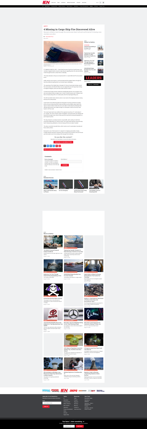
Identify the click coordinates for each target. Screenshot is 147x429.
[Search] (100, 2)
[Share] (48, 146)
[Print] (45, 146)
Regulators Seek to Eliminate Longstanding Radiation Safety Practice (91, 374)
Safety (46, 26)
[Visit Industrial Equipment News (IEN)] (64, 390)
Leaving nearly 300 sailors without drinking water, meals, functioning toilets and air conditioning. (73, 254)
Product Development (69, 320)
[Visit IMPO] (73, 390)
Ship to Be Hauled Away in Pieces (50, 191)
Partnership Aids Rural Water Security (53, 298)
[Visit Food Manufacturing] (55, 390)
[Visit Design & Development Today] (46, 390)
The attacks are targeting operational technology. (51, 377)
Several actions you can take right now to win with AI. (53, 254)
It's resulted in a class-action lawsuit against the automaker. (73, 326)
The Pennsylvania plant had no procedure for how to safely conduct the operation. (93, 303)
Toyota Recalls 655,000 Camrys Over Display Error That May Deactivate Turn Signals (53, 324)
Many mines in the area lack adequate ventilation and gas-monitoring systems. (72, 376)
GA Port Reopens (63, 190)
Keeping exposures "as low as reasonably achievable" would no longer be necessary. (93, 377)
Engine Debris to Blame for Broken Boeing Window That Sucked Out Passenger (92, 276)
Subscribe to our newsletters (63, 142)
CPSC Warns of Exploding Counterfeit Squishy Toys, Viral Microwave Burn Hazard (73, 350)
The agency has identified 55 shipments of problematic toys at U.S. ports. (73, 353)
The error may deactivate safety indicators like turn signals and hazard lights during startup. (52, 328)
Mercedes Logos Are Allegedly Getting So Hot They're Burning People (73, 323)
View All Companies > (93, 84)
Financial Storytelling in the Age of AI (90, 47)
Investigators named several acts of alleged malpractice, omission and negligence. (93, 352)
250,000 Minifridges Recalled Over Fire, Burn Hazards (90, 70)
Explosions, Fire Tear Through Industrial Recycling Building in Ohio (89, 62)
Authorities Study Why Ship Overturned (80, 191)
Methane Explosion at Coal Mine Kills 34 (73, 373)
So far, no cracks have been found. (91, 325)
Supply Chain (47, 188)
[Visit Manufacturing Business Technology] (101, 390)
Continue (79, 426)
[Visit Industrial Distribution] (82, 390)
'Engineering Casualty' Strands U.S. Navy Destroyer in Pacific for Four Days (90, 54)
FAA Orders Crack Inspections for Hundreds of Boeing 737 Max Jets (92, 323)
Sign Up (46, 406)
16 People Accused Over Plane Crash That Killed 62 (93, 349)
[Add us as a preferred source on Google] (60, 146)
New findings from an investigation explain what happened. (93, 279)
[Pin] (57, 146)
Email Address (64, 159)
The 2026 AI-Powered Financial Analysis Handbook (51, 251)
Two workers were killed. (49, 277)
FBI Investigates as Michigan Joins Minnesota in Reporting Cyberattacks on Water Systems (53, 374)
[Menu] (103, 2)
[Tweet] (54, 146)
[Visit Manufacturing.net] (91, 390)
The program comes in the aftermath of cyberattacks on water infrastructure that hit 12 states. (53, 301)
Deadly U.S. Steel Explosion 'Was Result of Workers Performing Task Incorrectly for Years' (93, 300)
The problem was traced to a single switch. (73, 277)
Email (43, 400)
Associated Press (49, 36)
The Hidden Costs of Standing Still (94, 191)
